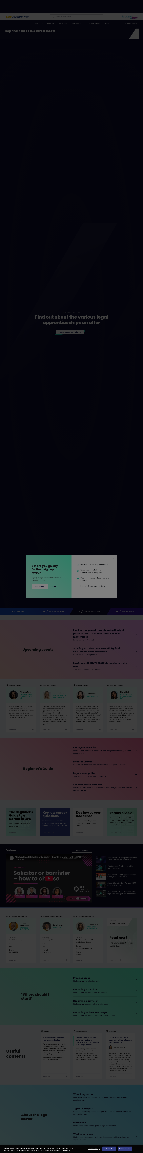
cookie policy (66, 1150)
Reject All (109, 1149)
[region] (71, 1149)
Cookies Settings (94, 1149)
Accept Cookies (124, 1149)
